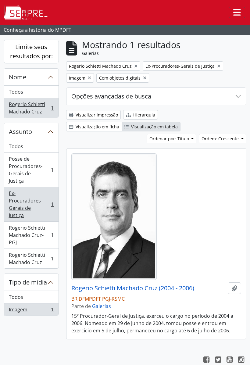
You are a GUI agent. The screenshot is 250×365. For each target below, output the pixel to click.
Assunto (20, 131)
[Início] (28, 12)
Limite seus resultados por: (31, 51)
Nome (17, 77)
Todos (16, 91)
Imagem (31, 311)
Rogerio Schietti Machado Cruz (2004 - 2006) (132, 288)
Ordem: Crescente (221, 138)
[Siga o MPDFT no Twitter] (218, 360)
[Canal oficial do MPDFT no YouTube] (229, 360)
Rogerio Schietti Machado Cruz (31, 108)
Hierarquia (143, 115)
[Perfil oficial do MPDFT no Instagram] (241, 360)
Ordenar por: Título (169, 138)
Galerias (101, 306)
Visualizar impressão (96, 115)
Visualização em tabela (154, 127)
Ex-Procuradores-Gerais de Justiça (31, 204)
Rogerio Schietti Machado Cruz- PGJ (31, 235)
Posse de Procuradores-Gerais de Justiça (31, 170)
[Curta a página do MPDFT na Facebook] (206, 360)
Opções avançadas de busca (111, 96)
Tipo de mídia (28, 282)
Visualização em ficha (96, 127)
